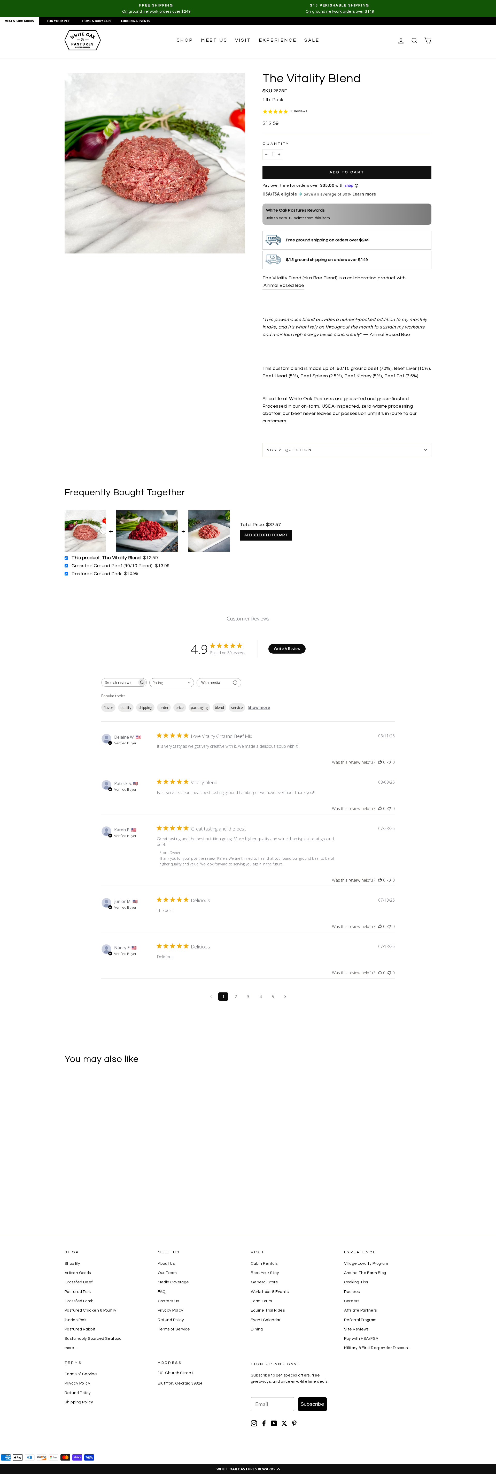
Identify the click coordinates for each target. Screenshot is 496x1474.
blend (219, 707)
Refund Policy (171, 1320)
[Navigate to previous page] (211, 996)
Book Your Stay (265, 1273)
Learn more (364, 194)
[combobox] (171, 682)
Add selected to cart (265, 535)
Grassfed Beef (79, 1282)
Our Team (167, 1273)
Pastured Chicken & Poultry (91, 1310)
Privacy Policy (170, 1310)
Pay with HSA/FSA (361, 1338)
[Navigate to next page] (285, 996)
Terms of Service (174, 1329)
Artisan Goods (78, 1273)
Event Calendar (266, 1320)
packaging (199, 707)
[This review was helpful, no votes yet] (380, 762)
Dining (257, 1329)
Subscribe (312, 1404)
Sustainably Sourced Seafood (93, 1338)
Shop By (72, 1263)
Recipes (352, 1292)
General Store (264, 1282)
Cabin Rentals (264, 1263)
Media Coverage (173, 1282)
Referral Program (360, 1320)
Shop (185, 40)
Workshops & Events (270, 1292)
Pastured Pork (78, 1292)
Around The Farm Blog (365, 1273)
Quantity (276, 144)
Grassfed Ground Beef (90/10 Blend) (112, 565)
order (163, 707)
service (237, 707)
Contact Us (168, 1301)
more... (71, 1348)
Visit (243, 40)
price (180, 707)
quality (125, 707)
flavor (108, 707)
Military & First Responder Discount (377, 1348)
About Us (166, 1263)
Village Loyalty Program (366, 1263)
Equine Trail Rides (268, 1310)
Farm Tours (261, 1301)
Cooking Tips (356, 1282)
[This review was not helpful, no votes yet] (389, 762)
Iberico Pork (76, 1320)
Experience (278, 40)
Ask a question (289, 450)
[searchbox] (119, 682)
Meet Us (214, 40)
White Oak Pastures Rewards (295, 210)
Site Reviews (356, 1329)
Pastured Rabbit (80, 1329)
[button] (248, 1469)
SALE (311, 40)
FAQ (162, 1292)
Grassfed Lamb (79, 1301)
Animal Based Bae (283, 285)
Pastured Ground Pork (96, 573)
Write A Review (287, 648)
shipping (145, 707)
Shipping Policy (79, 1402)
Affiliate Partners (360, 1310)
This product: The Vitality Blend (106, 557)
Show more (259, 707)
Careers (352, 1301)
